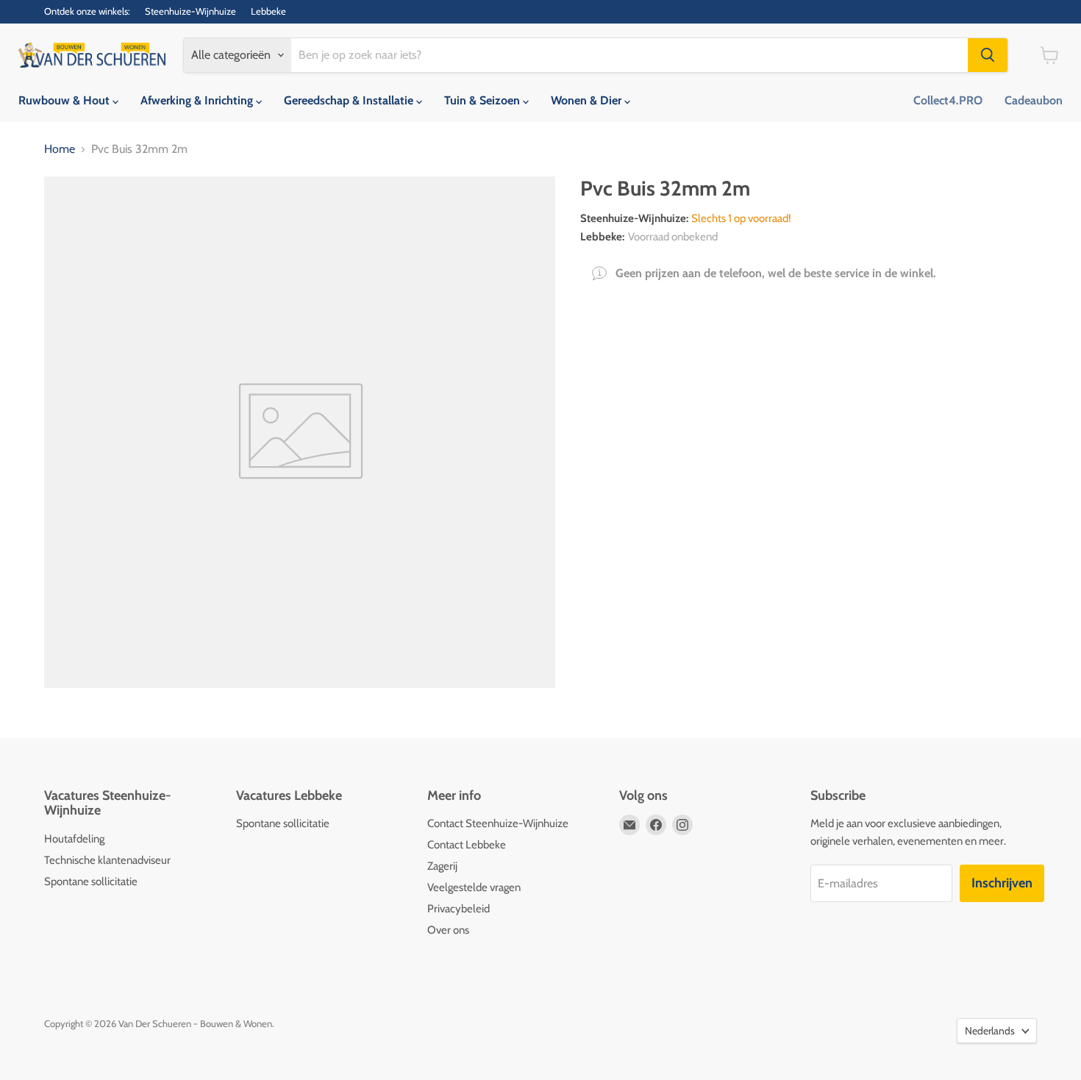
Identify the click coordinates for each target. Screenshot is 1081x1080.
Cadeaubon (1034, 100)
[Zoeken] (987, 55)
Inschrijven (1001, 883)
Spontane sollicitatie (91, 881)
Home (59, 149)
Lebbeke (268, 11)
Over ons (448, 930)
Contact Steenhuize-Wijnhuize (497, 823)
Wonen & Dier (587, 100)
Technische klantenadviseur (107, 860)
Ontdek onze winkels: (87, 11)
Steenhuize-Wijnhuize (190, 11)
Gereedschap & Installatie (350, 100)
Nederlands (990, 1030)
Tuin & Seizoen (483, 100)
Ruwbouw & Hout (65, 100)
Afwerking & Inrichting (198, 100)
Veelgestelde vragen (474, 887)
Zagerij (442, 866)
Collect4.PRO (947, 100)
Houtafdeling (74, 838)
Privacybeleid (458, 908)
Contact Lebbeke (466, 844)
